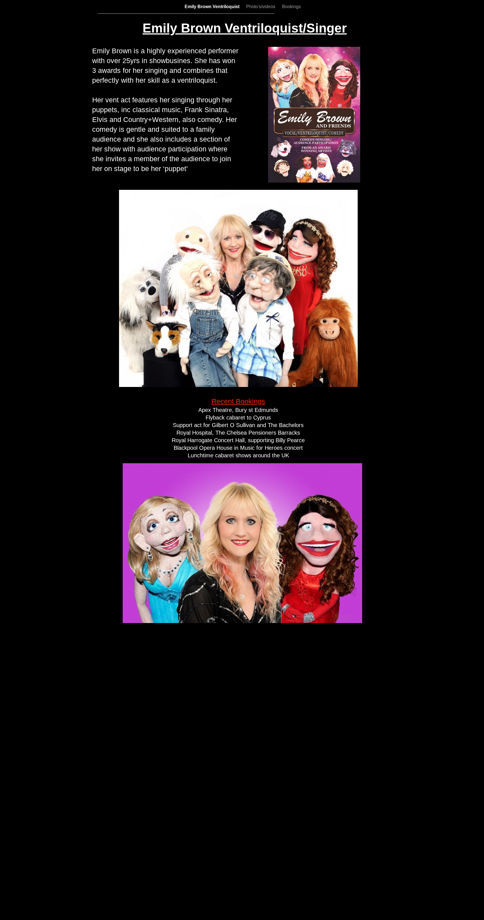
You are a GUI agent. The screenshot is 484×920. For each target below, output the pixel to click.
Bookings (291, 6)
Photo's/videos (261, 6)
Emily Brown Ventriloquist (213, 6)
